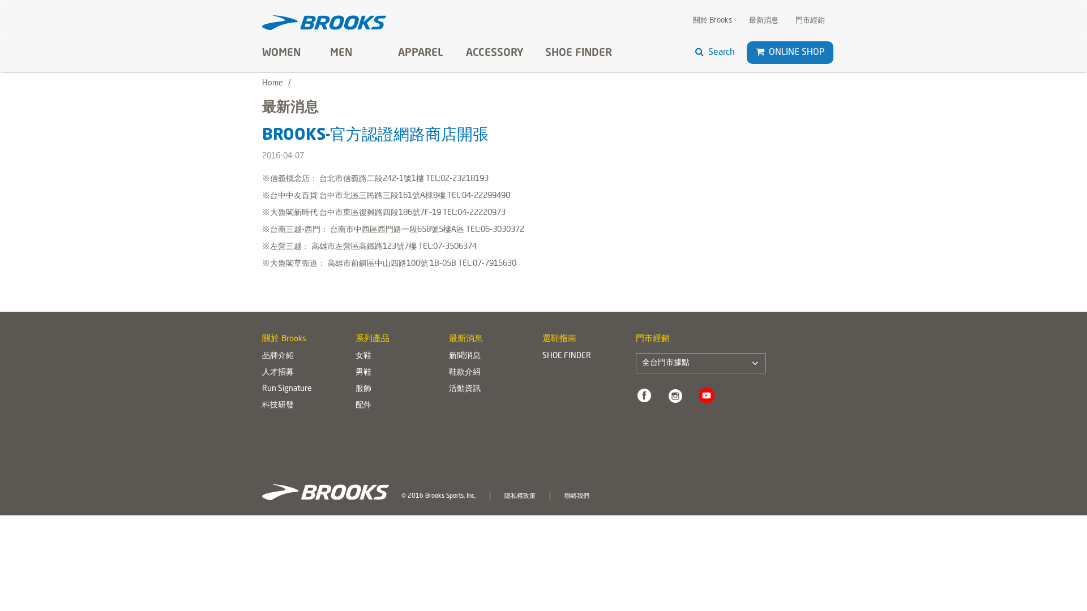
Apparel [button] (420, 53)
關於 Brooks (712, 20)
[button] (760, 52)
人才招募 (278, 372)
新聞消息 (465, 356)
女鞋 (363, 356)
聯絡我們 (576, 496)
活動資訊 (465, 389)
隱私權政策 (520, 496)
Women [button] (281, 53)
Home (272, 83)
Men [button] (341, 53)
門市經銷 (810, 20)
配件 (363, 405)
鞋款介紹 (465, 372)
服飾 (363, 389)
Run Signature (287, 389)
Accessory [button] (495, 53)
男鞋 (363, 372)
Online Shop (795, 52)
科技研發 (278, 405)
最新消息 (763, 20)
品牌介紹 (278, 356)
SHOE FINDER (578, 53)
